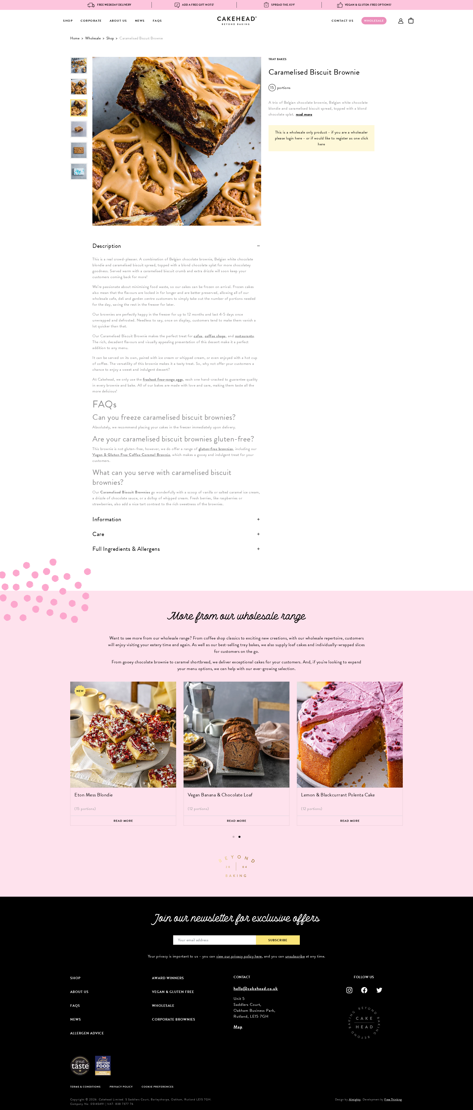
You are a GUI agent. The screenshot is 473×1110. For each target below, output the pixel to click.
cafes (198, 336)
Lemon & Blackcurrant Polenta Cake (338, 794)
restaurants (244, 336)
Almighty (355, 1099)
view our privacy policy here (239, 956)
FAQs (157, 20)
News (140, 20)
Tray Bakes (278, 59)
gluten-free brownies (216, 449)
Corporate (91, 20)
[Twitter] (379, 990)
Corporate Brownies (173, 1019)
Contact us (343, 20)
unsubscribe (295, 956)
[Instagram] (349, 990)
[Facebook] (364, 990)
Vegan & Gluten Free (173, 991)
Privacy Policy (121, 1087)
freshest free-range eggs (163, 379)
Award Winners (168, 978)
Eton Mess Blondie (93, 794)
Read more (123, 821)
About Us (118, 20)
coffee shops (215, 336)
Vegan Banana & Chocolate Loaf (220, 794)
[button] (234, 837)
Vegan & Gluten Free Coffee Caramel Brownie (131, 455)
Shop (68, 20)
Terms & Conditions (85, 1087)
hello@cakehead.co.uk (256, 988)
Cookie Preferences (157, 1087)
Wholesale (93, 38)
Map (238, 1026)
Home (75, 38)
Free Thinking (393, 1099)
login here (294, 138)
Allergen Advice (87, 1033)
